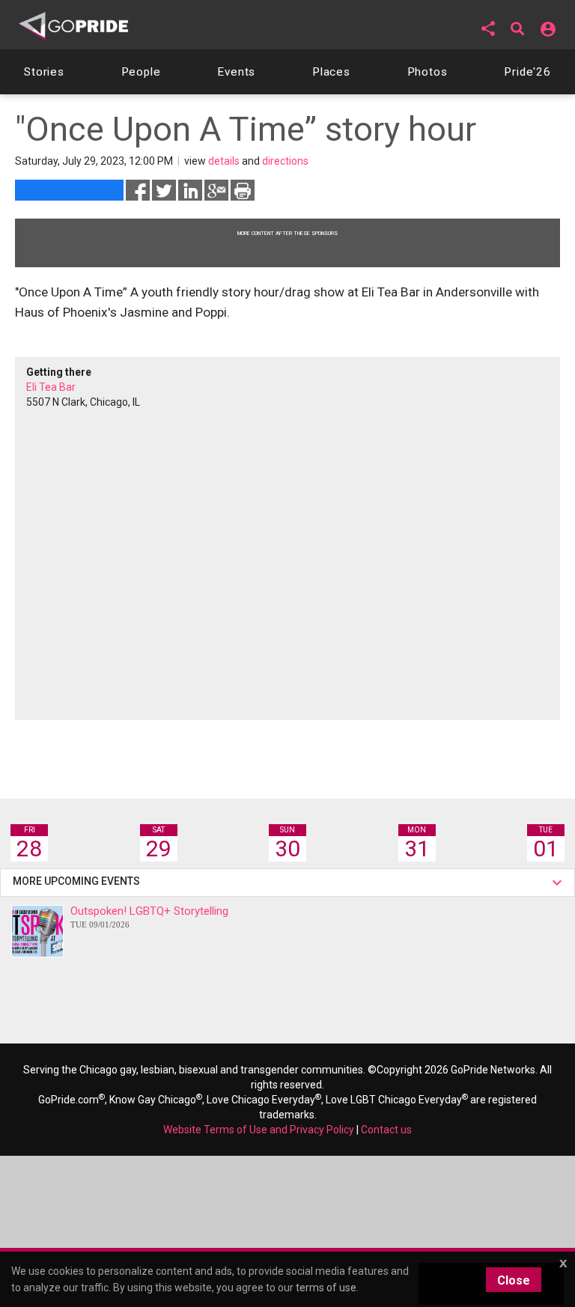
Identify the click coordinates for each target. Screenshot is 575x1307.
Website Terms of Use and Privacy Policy (258, 1130)
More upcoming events (78, 881)
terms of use (326, 1288)
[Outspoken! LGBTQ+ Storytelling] (37, 931)
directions (285, 161)
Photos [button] (427, 72)
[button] (488, 28)
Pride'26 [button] (527, 72)
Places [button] (331, 72)
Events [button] (236, 72)
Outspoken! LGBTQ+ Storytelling (149, 916)
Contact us (386, 1130)
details (224, 161)
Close (513, 1280)
